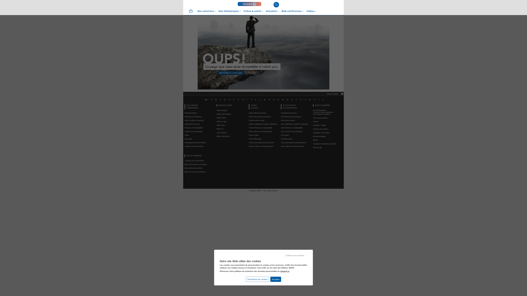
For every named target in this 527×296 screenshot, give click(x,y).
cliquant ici (284, 271)
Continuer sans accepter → (296, 256)
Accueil (191, 11)
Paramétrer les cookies (257, 279)
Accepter (276, 279)
